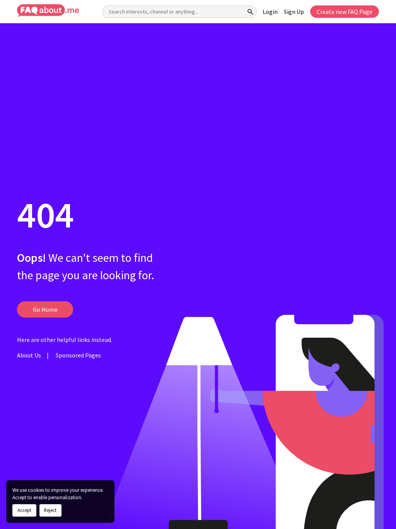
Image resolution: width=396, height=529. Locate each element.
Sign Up (294, 11)
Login (270, 11)
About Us (29, 355)
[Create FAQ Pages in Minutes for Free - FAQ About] (48, 10)
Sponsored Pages (78, 355)
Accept (24, 510)
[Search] (250, 11)
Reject (50, 510)
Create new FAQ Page (344, 11)
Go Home (45, 309)
